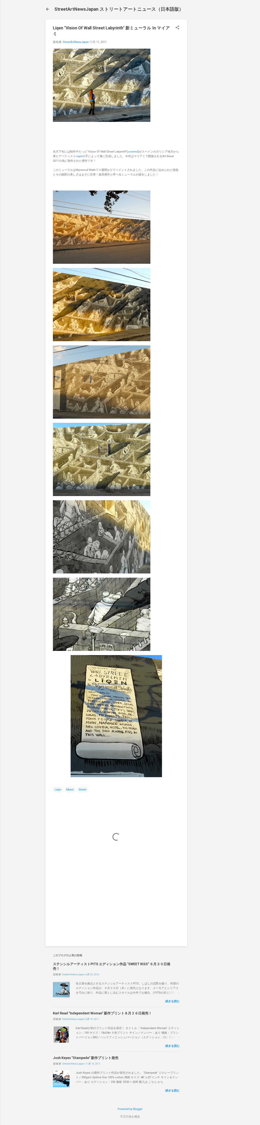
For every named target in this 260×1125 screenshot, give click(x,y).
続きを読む (172, 1001)
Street (82, 789)
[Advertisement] (202, 76)
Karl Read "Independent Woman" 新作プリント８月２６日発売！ (102, 1013)
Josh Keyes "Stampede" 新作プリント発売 (85, 1058)
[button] (177, 28)
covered (133, 151)
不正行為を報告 (130, 1116)
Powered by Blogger (130, 1109)
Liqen (79, 156)
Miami (70, 789)
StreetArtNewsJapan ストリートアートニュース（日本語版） (118, 9)
